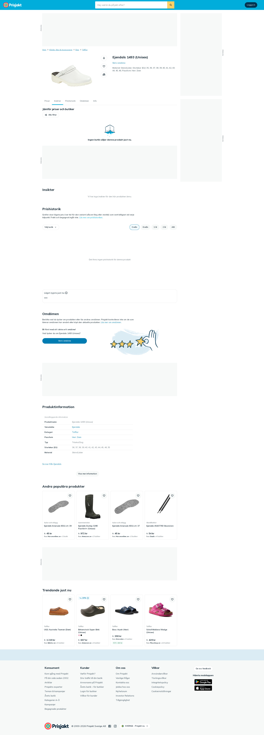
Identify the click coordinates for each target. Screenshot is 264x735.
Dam (79, 437)
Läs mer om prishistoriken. (91, 217)
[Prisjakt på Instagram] (115, 726)
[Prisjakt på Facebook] (109, 726)
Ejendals (76, 427)
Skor (77, 50)
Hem (44, 50)
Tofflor (85, 50)
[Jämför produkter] (104, 75)
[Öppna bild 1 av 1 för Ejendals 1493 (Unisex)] (71, 75)
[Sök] (170, 5)
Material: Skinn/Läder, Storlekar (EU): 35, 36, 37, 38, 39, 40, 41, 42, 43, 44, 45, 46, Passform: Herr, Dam (143, 69)
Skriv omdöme (118, 63)
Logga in (251, 5)
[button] (104, 58)
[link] (58, 515)
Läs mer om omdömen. (111, 322)
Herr (74, 437)
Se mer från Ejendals (51, 464)
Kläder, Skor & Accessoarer (60, 50)
